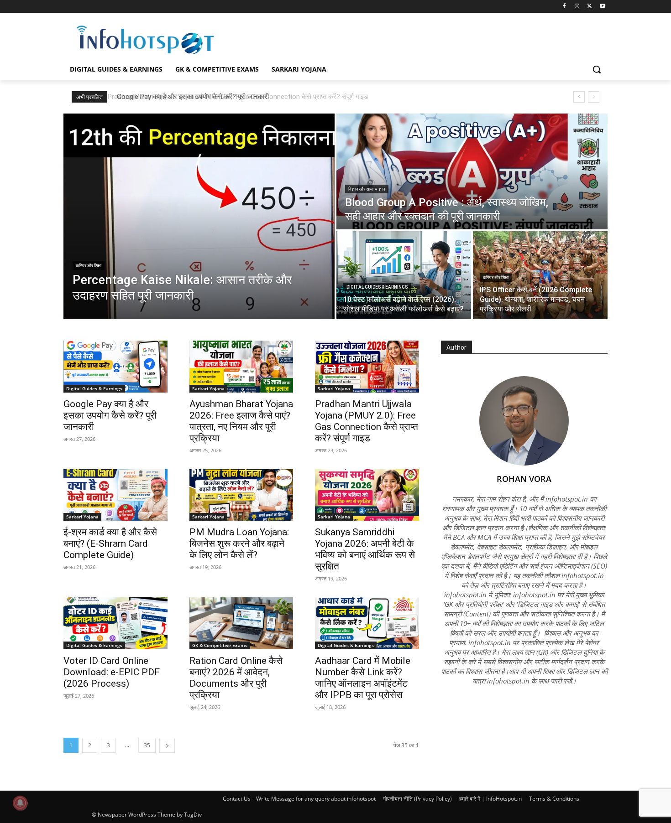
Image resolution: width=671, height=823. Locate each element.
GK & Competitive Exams (219, 645)
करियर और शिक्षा (88, 265)
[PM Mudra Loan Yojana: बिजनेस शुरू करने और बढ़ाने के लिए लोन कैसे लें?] (241, 495)
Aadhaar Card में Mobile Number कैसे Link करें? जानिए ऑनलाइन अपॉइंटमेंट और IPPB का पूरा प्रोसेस (362, 677)
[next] (593, 97)
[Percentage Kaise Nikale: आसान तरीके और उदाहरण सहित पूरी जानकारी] (199, 216)
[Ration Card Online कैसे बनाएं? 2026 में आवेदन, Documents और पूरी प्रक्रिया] (241, 623)
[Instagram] (577, 6)
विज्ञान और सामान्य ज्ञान (366, 189)
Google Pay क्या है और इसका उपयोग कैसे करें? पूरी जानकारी (190, 97)
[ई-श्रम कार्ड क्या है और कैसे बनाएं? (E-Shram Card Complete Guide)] (115, 495)
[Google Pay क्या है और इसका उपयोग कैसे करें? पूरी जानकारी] (115, 367)
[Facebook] (564, 6)
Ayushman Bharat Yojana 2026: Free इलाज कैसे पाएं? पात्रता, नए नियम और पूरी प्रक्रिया (241, 421)
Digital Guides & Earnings (377, 287)
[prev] (579, 97)
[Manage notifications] (20, 803)
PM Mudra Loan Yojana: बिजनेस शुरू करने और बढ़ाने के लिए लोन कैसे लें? (239, 543)
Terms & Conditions (554, 798)
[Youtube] (602, 6)
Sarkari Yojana (208, 388)
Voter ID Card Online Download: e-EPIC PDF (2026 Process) (111, 672)
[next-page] (167, 745)
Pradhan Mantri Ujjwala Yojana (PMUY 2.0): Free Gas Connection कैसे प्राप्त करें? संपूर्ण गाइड (366, 421)
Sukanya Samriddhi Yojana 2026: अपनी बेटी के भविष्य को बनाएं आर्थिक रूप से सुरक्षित (365, 549)
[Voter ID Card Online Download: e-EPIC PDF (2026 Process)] (115, 623)
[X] (589, 6)
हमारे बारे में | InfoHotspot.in (490, 798)
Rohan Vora (524, 478)
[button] (597, 69)
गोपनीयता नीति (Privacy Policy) (417, 798)
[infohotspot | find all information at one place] (145, 40)
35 (147, 745)
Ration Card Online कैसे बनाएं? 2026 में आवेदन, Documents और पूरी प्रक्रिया (236, 677)
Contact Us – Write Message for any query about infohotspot (299, 798)
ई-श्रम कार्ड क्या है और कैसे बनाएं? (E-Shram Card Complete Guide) (110, 543)
